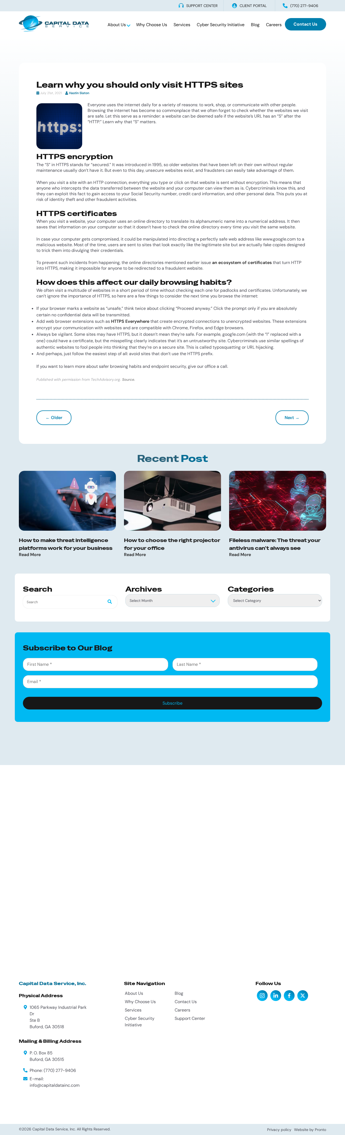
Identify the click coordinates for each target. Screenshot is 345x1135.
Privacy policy (279, 1129)
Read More (30, 554)
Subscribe (172, 703)
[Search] (108, 602)
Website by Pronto (310, 1129)
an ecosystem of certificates (242, 262)
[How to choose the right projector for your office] (172, 501)
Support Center (190, 1018)
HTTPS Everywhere (130, 321)
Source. (128, 379)
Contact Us (306, 24)
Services (182, 25)
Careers (274, 25)
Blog (255, 25)
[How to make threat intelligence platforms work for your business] (67, 501)
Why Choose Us (151, 25)
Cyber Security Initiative (220, 25)
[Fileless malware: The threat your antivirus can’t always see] (277, 501)
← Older (54, 417)
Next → (292, 417)
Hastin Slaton (79, 93)
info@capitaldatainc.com (55, 1085)
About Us (117, 25)
